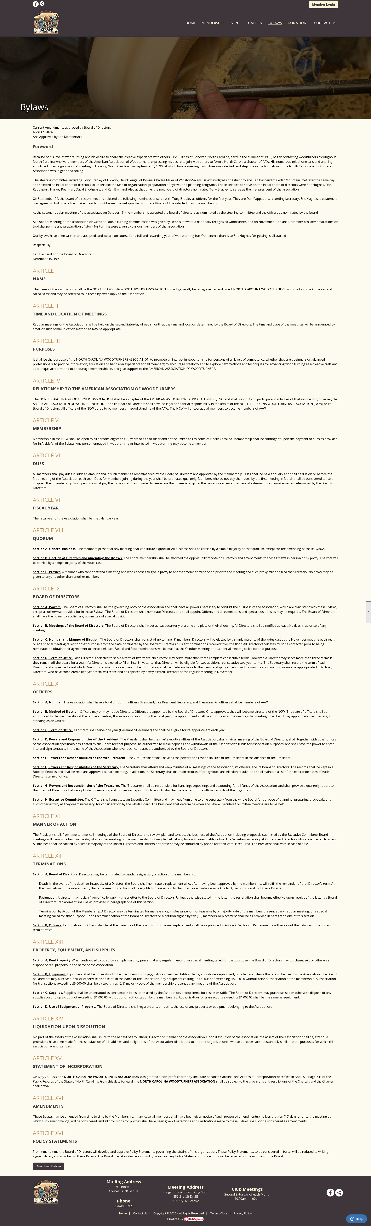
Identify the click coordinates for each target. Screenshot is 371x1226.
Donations (298, 22)
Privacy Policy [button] (243, 1213)
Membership (213, 22)
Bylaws (275, 22)
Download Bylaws (48, 1166)
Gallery (255, 22)
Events (235, 22)
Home (191, 22)
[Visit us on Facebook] (36, 4)
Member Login (323, 4)
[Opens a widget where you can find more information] (356, 1219)
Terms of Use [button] (218, 1213)
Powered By (175, 1218)
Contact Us (325, 22)
